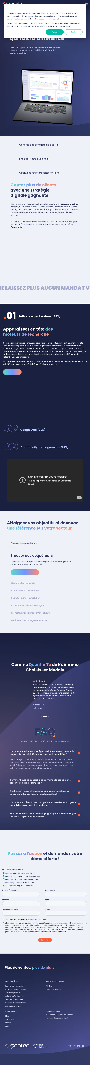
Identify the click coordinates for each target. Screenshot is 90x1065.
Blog (7, 1016)
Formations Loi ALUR (13, 1006)
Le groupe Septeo (53, 989)
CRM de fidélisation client (15, 989)
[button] (41, 716)
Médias (8, 1023)
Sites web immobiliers (14, 999)
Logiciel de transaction (14, 986)
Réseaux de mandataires (15, 1003)
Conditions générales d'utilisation (59, 1015)
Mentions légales (53, 1011)
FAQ (7, 1026)
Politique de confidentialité (57, 1018)
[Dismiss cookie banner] (82, 8)
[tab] (45, 316)
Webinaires (9, 1019)
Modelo (49, 986)
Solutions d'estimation (14, 996)
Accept (54, 32)
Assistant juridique (12, 993)
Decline (73, 32)
